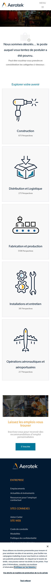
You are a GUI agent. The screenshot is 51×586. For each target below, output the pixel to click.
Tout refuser (25, 581)
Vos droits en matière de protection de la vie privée (25, 573)
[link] (13, 5)
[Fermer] (47, 546)
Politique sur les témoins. (25, 567)
